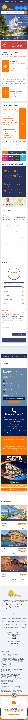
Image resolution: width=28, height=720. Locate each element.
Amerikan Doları (17, 152)
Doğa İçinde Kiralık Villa (7, 680)
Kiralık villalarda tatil (13, 442)
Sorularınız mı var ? (14, 402)
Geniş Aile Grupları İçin (16, 679)
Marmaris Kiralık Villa (6, 691)
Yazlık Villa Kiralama (6, 654)
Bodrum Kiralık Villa (16, 690)
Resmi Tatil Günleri (19, 661)
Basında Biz (4, 660)
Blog (12, 661)
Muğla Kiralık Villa (16, 686)
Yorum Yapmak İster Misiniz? (14, 340)
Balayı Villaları (4, 675)
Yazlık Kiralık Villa (5, 670)
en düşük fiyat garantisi (17, 376)
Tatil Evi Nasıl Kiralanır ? (18, 658)
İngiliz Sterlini (23, 152)
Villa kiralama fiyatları (9, 439)
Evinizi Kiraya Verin (5, 659)
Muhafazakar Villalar (14, 675)
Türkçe (14, 1)
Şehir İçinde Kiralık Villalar (7, 677)
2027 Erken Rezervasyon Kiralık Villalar (10, 674)
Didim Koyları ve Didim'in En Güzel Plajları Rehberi (13, 627)
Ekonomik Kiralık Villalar (7, 681)
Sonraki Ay (20, 148)
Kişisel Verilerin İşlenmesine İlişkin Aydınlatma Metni (10, 663)
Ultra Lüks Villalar (5, 679)
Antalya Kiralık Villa (5, 686)
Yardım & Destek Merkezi (7, 657)
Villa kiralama (6, 430)
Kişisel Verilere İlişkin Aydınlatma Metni (14, 710)
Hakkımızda (15, 654)
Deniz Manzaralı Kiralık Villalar (8, 676)
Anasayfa (5, 56)
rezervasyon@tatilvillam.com (14, 428)
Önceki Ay (8, 148)
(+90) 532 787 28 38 (15, 426)
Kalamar (17, 56)
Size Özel (7, 1)
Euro (11, 152)
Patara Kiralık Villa (14, 689)
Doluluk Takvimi (22, 523)
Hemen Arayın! (14, 489)
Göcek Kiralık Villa (5, 690)
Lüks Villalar (18, 677)
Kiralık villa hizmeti (7, 599)
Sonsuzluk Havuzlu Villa (7, 673)
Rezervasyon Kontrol (6, 658)
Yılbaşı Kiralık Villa (5, 669)
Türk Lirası (5, 152)
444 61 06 (15, 424)
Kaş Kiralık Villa (4, 689)
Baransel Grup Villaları (18, 659)
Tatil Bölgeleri (11, 56)
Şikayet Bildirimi (5, 661)
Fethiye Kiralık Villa (16, 687)
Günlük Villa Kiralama (16, 669)
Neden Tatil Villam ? (6, 655)
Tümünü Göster (19, 334)
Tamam (14, 714)
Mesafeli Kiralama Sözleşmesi (16, 660)
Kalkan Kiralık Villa (5, 687)
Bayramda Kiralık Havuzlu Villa (8, 671)
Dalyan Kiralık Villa (17, 691)
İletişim (14, 655)
